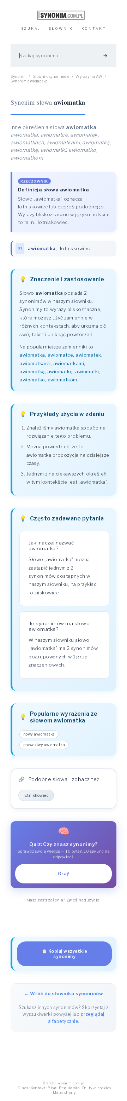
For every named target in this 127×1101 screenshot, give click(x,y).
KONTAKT (93, 28)
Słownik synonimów (51, 76)
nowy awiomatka (39, 734)
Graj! (63, 873)
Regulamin (69, 1088)
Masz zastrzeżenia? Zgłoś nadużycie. (63, 900)
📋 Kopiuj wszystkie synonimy (64, 954)
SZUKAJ (31, 28)
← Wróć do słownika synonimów (63, 993)
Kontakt (38, 1088)
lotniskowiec (75, 248)
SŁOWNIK (61, 28)
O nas (23, 1088)
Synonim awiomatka (29, 81)
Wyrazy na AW (88, 76)
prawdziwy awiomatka (44, 745)
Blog (52, 1088)
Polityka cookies (96, 1088)
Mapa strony (64, 1092)
